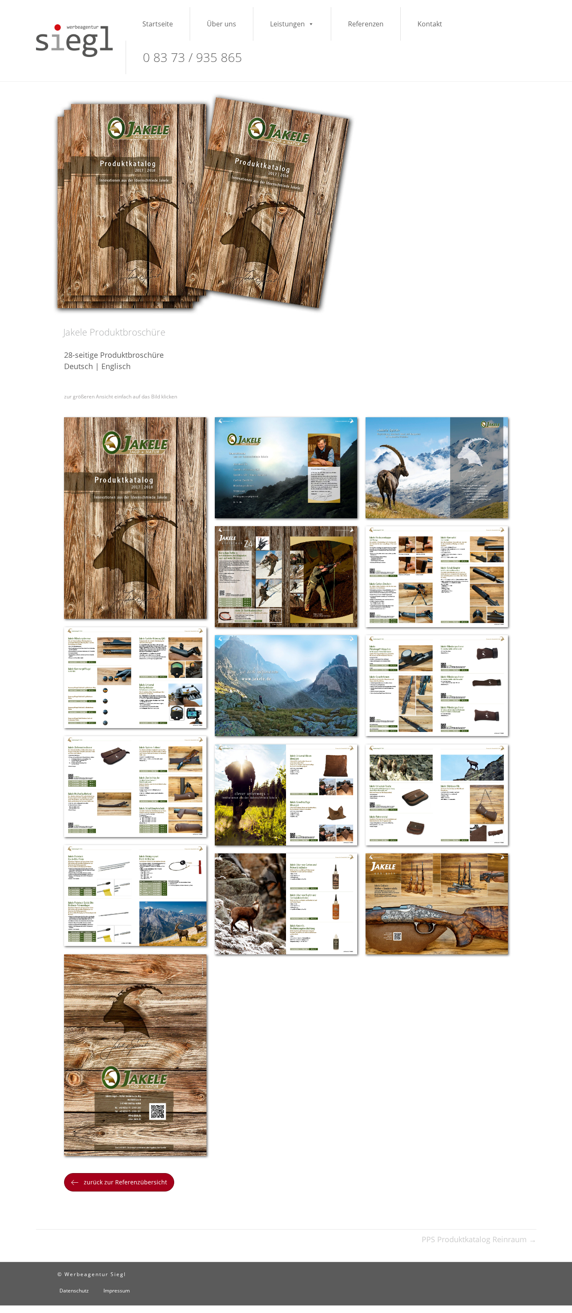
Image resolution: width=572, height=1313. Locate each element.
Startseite (157, 23)
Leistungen (287, 23)
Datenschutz (74, 1290)
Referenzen (366, 23)
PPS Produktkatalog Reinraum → (479, 1239)
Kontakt (429, 23)
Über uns (221, 23)
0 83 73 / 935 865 (192, 57)
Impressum (116, 1290)
